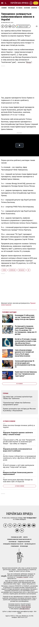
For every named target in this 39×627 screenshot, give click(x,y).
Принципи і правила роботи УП (13, 544)
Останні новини (9, 421)
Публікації (11, 8)
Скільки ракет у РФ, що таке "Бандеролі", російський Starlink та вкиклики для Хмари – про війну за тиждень (19, 442)
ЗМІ (28, 270)
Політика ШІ (12, 541)
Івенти (25, 537)
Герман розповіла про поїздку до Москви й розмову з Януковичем (19, 410)
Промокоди (24, 546)
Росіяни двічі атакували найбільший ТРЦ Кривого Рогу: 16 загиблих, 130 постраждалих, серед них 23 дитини (26, 330)
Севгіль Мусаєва (25, 605)
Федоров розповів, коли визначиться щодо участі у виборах (17, 450)
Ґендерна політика (24, 541)
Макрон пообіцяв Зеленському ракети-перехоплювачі (18, 473)
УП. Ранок (19, 8)
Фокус (28, 62)
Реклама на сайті (16, 537)
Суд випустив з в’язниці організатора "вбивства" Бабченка (17, 398)
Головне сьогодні (9, 312)
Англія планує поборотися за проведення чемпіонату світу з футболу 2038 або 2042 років (19, 458)
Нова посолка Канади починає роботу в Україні (19, 426)
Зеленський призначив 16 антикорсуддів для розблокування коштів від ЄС (25, 364)
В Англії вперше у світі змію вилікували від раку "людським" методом (18, 466)
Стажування (15, 546)
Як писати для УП (30, 544)
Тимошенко (21, 270)
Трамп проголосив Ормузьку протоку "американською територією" (26, 374)
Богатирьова (12, 270)
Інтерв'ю (34, 8)
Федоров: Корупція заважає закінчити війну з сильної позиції (18, 433)
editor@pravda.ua (24, 608)
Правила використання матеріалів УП (19, 539)
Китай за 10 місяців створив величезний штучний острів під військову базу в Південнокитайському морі (25, 342)
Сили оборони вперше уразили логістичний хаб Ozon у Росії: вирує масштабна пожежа (24, 353)
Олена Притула (26, 607)
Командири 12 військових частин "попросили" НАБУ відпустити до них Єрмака (25, 317)
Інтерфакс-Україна (22, 577)
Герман (4, 270)
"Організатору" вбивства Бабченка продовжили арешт (16, 404)
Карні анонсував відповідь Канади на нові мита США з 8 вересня (18, 481)
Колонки (27, 8)
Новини (4, 8)
